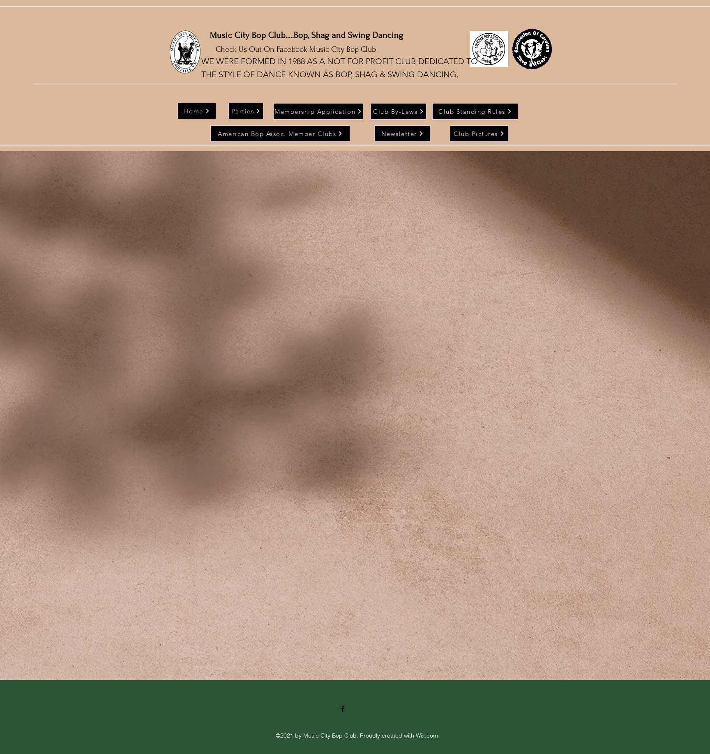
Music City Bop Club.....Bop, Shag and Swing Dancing (306, 35)
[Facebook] (343, 709)
